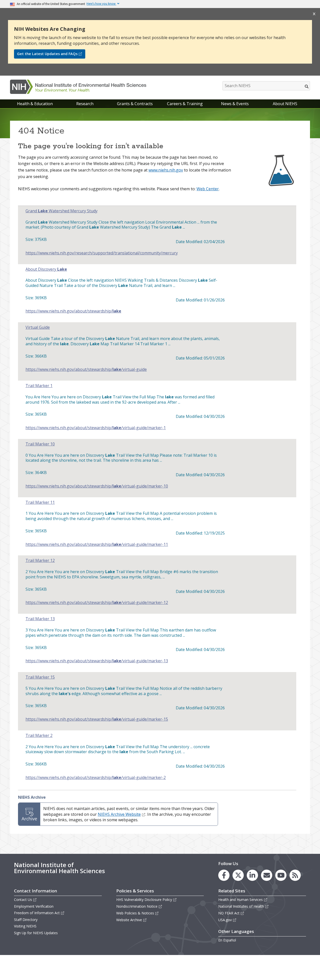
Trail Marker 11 (40, 502)
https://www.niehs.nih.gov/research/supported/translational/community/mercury (102, 253)
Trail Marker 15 (40, 677)
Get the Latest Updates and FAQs (47, 53)
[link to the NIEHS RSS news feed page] (295, 875)
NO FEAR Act (229, 913)
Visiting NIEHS (25, 926)
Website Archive (129, 919)
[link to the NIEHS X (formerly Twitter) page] (238, 875)
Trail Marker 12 (40, 560)
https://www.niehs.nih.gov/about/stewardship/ (73, 311)
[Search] (307, 86)
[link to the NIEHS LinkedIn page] (252, 875)
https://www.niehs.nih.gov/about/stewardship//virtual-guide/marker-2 (96, 777)
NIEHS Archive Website (119, 814)
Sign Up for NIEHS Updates (36, 932)
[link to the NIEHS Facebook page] (224, 875)
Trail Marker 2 (39, 735)
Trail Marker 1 (39, 385)
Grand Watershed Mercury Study (62, 211)
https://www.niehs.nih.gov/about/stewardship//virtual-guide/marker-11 (97, 544)
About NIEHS (285, 103)
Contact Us (23, 899)
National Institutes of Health (241, 906)
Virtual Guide (38, 327)
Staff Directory (26, 919)
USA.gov (225, 919)
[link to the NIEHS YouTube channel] (280, 875)
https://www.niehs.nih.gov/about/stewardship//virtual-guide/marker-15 (97, 719)
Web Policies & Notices (135, 913)
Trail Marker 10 (40, 444)
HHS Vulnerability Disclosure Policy (144, 899)
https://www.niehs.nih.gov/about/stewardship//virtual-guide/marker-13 (97, 661)
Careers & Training (185, 103)
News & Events (235, 103)
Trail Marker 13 (40, 618)
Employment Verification (34, 906)
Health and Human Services (240, 899)
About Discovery (46, 269)
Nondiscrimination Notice (137, 906)
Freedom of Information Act (37, 912)
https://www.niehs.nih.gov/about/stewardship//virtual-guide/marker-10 (97, 486)
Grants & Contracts (135, 103)
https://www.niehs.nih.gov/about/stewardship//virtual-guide (86, 369)
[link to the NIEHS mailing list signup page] (266, 875)
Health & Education (35, 103)
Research (85, 103)
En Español (227, 940)
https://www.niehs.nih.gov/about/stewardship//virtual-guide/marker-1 (96, 427)
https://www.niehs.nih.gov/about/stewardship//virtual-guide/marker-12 (97, 602)
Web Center (207, 189)
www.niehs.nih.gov (165, 170)
